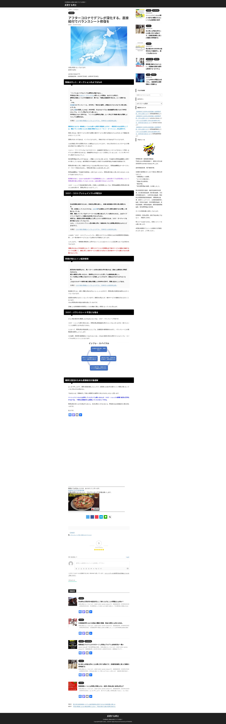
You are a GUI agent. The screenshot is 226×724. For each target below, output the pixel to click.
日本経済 (72, 532)
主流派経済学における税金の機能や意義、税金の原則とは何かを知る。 (101, 623)
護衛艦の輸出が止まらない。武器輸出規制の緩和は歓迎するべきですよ (153, 66)
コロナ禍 (95, 209)
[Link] (96, 569)
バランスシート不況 (75, 535)
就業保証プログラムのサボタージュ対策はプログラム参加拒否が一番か (101, 644)
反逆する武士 (71, 5)
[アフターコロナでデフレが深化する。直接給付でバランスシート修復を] (101, 517)
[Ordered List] (86, 569)
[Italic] (79, 569)
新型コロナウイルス (86, 535)
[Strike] (84, 569)
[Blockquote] (91, 569)
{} (98, 568)
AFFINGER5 (129, 721)
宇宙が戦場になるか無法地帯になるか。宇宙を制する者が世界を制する (94, 706)
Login (127, 557)
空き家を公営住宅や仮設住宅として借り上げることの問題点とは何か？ (101, 601)
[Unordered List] (88, 569)
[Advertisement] (99, 436)
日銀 (75, 110)
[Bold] (76, 569)
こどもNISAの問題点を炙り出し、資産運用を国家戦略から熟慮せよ (154, 82)
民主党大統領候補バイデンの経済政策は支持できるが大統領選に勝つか (94, 704)
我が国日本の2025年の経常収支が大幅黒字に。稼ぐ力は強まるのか (154, 51)
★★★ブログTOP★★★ (76, 490)
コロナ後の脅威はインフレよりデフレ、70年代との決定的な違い (96, 121)
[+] (101, 568)
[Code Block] (93, 569)
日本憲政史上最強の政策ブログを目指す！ (113, 719)
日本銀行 (72, 105)
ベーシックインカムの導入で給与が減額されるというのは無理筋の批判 (153, 17)
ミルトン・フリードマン (86, 95)
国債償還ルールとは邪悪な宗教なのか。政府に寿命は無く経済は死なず (101, 686)
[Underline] (81, 569)
